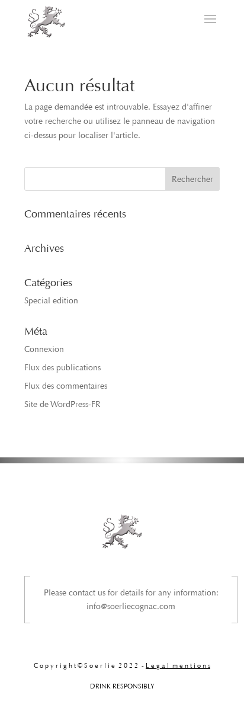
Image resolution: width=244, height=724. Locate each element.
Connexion (44, 349)
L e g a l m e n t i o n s (178, 665)
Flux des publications (62, 368)
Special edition (51, 301)
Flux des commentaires (65, 386)
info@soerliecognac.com (130, 606)
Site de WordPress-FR (62, 404)
